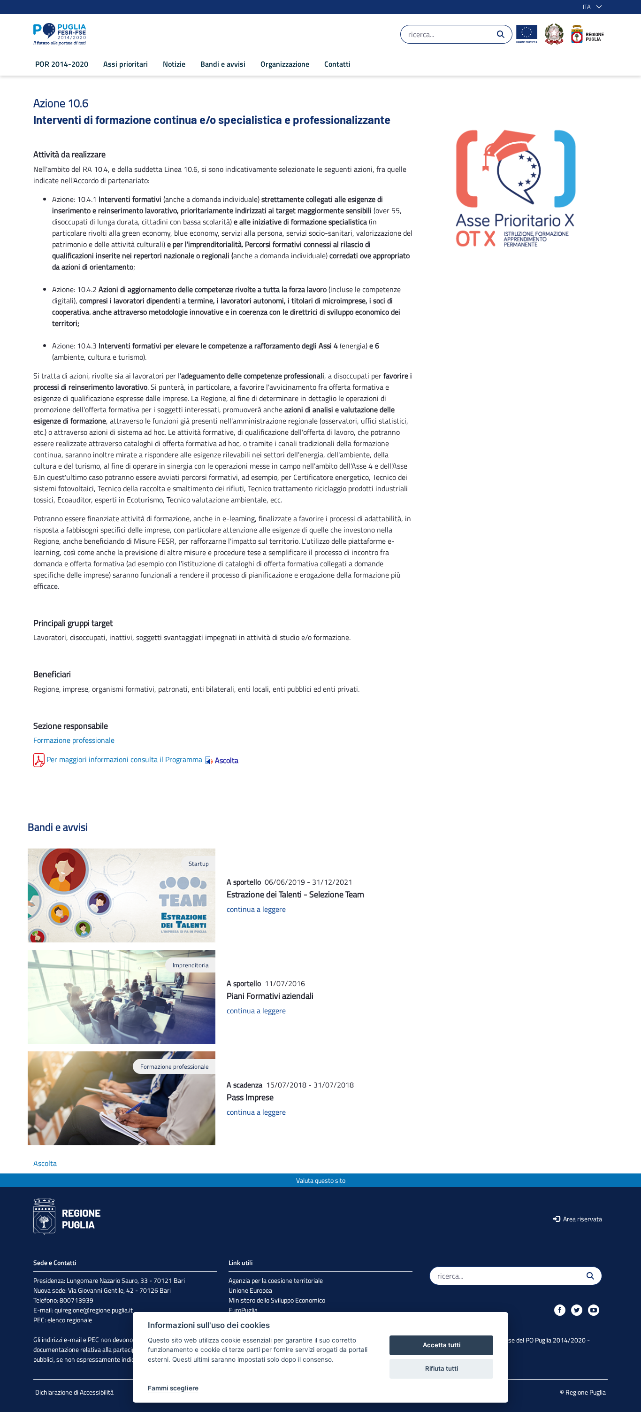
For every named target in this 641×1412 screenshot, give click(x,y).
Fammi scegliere (173, 1388)
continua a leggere (256, 909)
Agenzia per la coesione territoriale (276, 1280)
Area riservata (582, 1219)
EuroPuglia (243, 1310)
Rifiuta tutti (441, 1368)
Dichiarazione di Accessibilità (74, 1392)
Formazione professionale (73, 740)
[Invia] (500, 34)
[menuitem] (61, 63)
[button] (590, 7)
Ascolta (226, 760)
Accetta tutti (441, 1345)
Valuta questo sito (320, 1180)
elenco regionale (69, 1320)
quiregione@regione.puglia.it (93, 1310)
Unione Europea (250, 1290)
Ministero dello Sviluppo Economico (277, 1300)
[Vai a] (61, 34)
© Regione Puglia (583, 1392)
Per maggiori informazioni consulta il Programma (124, 759)
